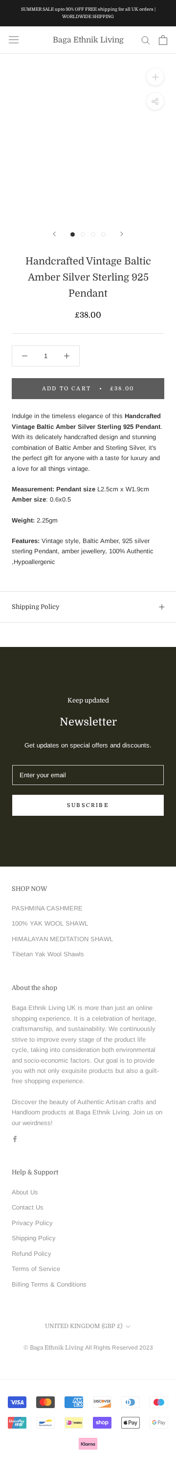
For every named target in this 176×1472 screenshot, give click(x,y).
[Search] (145, 40)
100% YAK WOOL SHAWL (50, 923)
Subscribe (88, 805)
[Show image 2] (83, 234)
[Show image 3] (93, 234)
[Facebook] (15, 1138)
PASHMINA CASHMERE (47, 908)
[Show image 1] (72, 234)
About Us (25, 1192)
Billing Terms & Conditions (49, 1284)
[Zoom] (155, 76)
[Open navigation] (14, 39)
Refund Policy (31, 1253)
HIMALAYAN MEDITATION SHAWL (62, 939)
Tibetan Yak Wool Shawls (48, 954)
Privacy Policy (32, 1223)
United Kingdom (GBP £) (83, 1326)
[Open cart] (163, 40)
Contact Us (28, 1207)
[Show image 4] (103, 234)
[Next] (121, 234)
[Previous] (54, 234)
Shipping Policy (36, 606)
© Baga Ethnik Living (54, 1347)
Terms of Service (36, 1268)
